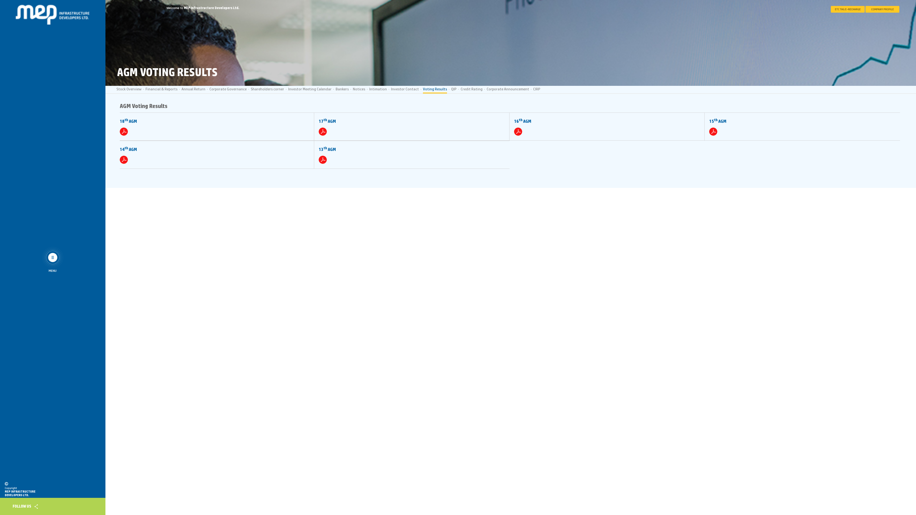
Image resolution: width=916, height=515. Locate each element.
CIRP (536, 89)
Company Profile (882, 9)
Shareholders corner (267, 89)
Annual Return (193, 89)
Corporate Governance (228, 89)
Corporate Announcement (508, 89)
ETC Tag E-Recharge (848, 9)
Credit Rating (472, 89)
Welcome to (203, 8)
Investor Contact (405, 89)
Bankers (342, 89)
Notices (359, 89)
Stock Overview (128, 89)
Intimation (378, 89)
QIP (454, 89)
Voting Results (435, 89)
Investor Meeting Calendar (310, 89)
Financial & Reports (161, 89)
